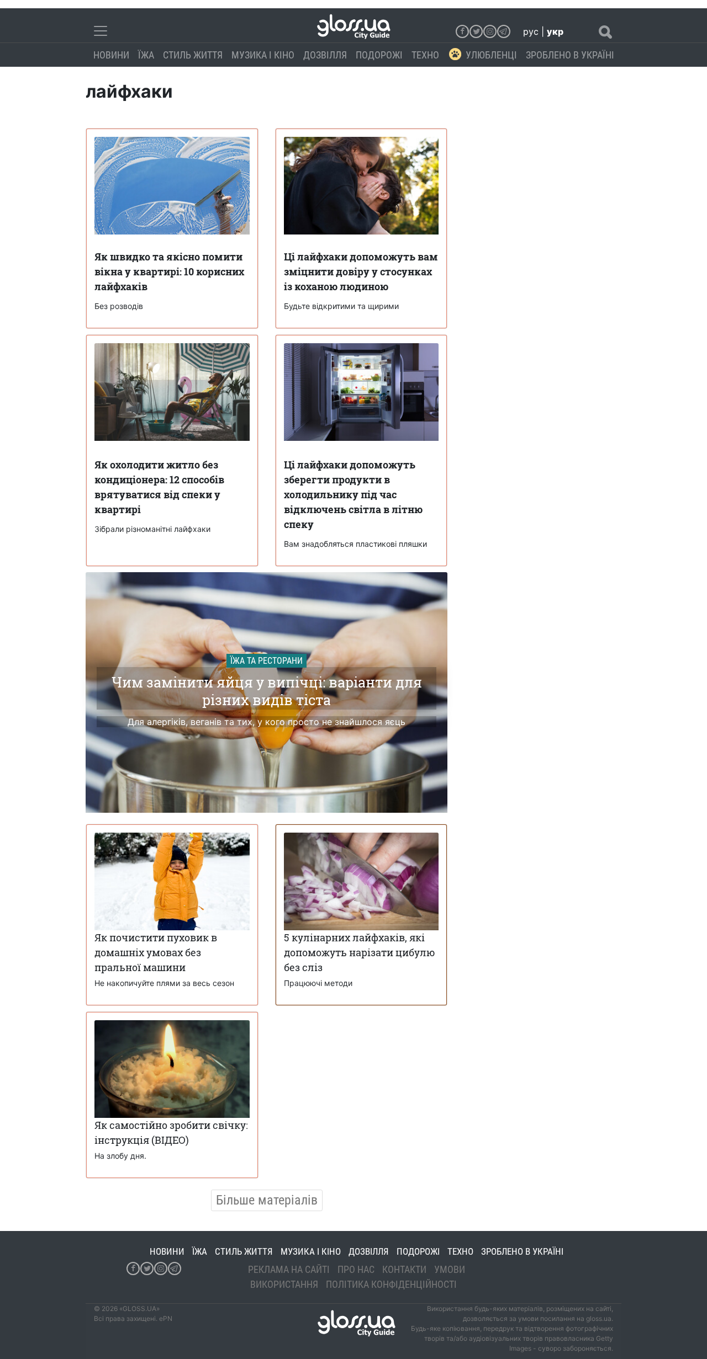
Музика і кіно (262, 55)
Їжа (146, 55)
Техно (425, 55)
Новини (111, 55)
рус (531, 31)
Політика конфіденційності (391, 1284)
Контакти (404, 1269)
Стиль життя (193, 55)
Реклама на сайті (289, 1269)
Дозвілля (325, 55)
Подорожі (379, 55)
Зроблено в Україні (570, 55)
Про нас (355, 1269)
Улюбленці (491, 55)
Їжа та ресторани (266, 660)
